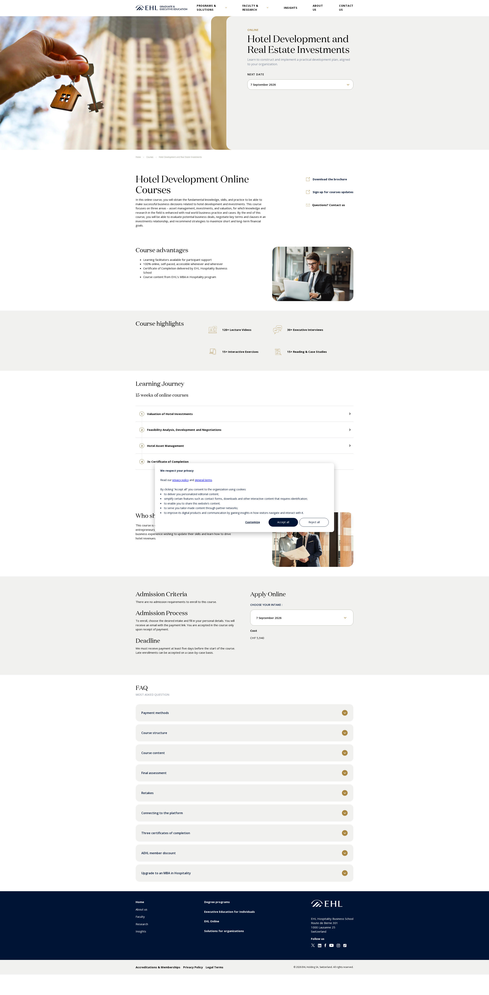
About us (318, 7)
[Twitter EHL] (313, 946)
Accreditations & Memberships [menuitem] (158, 967)
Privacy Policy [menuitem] (193, 967)
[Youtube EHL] (331, 946)
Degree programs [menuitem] (217, 902)
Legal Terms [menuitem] (214, 967)
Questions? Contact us (328, 205)
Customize (252, 522)
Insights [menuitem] (141, 931)
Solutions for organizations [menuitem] (224, 931)
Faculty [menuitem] (140, 916)
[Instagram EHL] (338, 946)
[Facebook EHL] (325, 946)
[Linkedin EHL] (319, 946)
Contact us (346, 7)
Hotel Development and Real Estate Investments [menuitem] (180, 157)
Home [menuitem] (138, 157)
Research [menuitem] (142, 924)
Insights (290, 8)
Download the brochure (330, 179)
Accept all (283, 522)
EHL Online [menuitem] (211, 921)
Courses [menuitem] (149, 157)
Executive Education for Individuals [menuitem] (229, 912)
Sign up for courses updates (333, 192)
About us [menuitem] (141, 909)
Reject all (314, 522)
